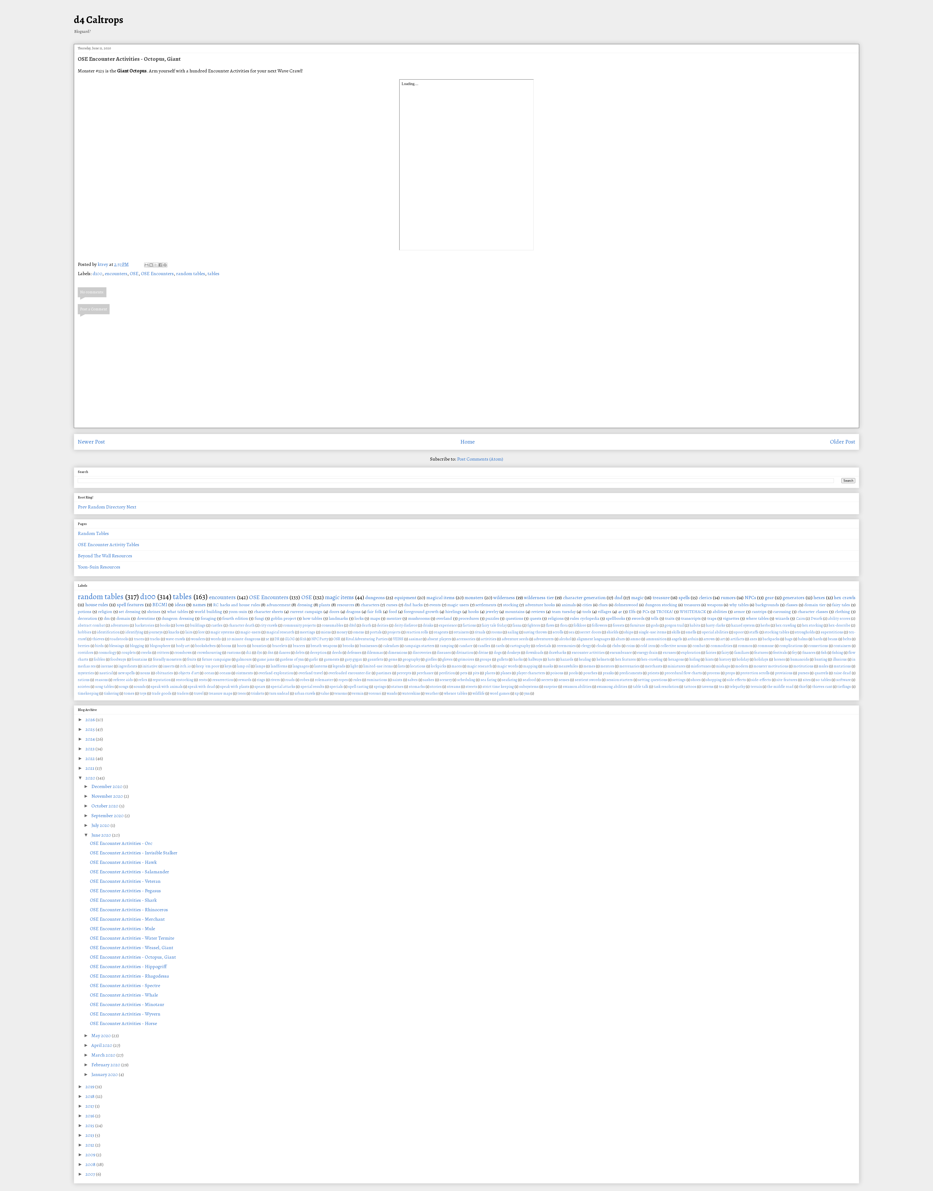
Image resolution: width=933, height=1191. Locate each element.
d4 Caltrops (98, 19)
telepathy (737, 686)
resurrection (222, 680)
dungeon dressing (178, 618)
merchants (653, 666)
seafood (529, 680)
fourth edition (235, 618)
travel (198, 693)
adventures (120, 625)
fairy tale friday (494, 625)
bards (818, 639)
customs (234, 652)
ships (628, 632)
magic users (458, 605)
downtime (146, 618)
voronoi (375, 693)
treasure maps (220, 693)
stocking (510, 605)
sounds (140, 686)
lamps (260, 666)
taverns (707, 686)
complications (791, 645)
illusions (840, 659)
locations (417, 666)
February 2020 (106, 1064)
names (199, 604)
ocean (209, 673)
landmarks (338, 618)
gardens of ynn (292, 659)
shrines (153, 611)
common (745, 645)
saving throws (535, 632)
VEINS (398, 639)
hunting (820, 659)
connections (818, 645)
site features (786, 680)
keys (228, 666)
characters (370, 605)
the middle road (780, 686)
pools (573, 673)
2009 (91, 1154)
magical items (440, 597)
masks (548, 666)
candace (466, 645)
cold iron (647, 645)
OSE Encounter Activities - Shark (123, 900)
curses (391, 605)
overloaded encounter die (349, 673)
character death (241, 625)
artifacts (737, 639)
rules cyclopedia (584, 618)
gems (393, 659)
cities (587, 605)
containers (842, 645)
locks (359, 618)
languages (301, 666)
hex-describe (839, 625)
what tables (177, 611)
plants (324, 605)
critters (163, 652)
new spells (126, 673)
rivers (275, 680)
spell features (130, 604)
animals (569, 605)
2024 (91, 739)
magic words (507, 666)
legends (339, 666)
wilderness (504, 597)
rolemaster (324, 680)
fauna (517, 625)
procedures (468, 618)
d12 (248, 652)
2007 (91, 1174)
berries (84, 645)
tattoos (690, 686)
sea (572, 632)
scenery (446, 680)
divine (483, 652)
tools (586, 611)
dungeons (375, 597)
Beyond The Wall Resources (105, 555)
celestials (543, 645)
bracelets (279, 645)
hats (551, 659)
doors (334, 611)
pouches (590, 673)
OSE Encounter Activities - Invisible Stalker (133, 852)
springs (380, 686)
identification (108, 632)
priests (653, 673)
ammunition (656, 639)
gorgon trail (674, 625)
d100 (97, 273)
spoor (739, 632)
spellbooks (615, 618)
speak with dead (201, 686)
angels (677, 639)
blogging (137, 645)
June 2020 (101, 835)
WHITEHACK (693, 611)
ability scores (839, 618)
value (324, 693)
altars (620, 639)
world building (208, 611)
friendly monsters (167, 659)
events (435, 605)
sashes (428, 680)
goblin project (283, 618)
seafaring (509, 680)
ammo (635, 639)
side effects (736, 680)
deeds (337, 652)
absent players (439, 639)
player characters (531, 673)
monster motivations (770, 666)
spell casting (358, 686)
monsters (474, 597)
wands (392, 693)
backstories (144, 625)
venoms (340, 693)
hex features (625, 659)
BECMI (159, 604)
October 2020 (105, 806)
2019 (90, 1086)
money (342, 632)
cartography (520, 645)
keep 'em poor (207, 666)
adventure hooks (540, 605)
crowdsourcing (209, 652)
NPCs (750, 597)
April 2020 (102, 1045)
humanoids (799, 659)
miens (326, 632)
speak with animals (167, 686)
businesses (369, 645)
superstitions (832, 632)
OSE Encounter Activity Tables (108, 544)
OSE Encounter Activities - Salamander (129, 871)
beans (833, 639)
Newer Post (91, 442)
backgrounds (767, 605)
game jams (266, 659)
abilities (720, 611)
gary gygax (353, 659)
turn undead (279, 693)
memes (589, 666)
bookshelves (205, 645)
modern (741, 666)
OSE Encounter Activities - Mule (122, 928)
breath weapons (324, 645)
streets (471, 686)
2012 (90, 1145)
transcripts (691, 618)
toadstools (119, 639)
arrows (709, 639)
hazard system (743, 625)
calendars (391, 645)
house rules (96, 604)
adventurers (544, 639)
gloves (447, 659)
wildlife (478, 693)
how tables (312, 618)
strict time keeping (498, 686)
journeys (156, 632)
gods (655, 625)
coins (630, 645)
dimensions (397, 652)
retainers (461, 632)
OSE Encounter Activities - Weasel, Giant (131, 947)
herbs (765, 625)
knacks (174, 632)
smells (691, 632)
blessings (116, 645)
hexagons (676, 659)
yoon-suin (238, 611)
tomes (129, 693)
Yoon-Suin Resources (99, 567)
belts (847, 639)
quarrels (821, 673)
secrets (547, 680)
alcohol (565, 639)
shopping (714, 680)
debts (300, 652)
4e (620, 611)
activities (488, 639)
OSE (134, 273)
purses (803, 673)
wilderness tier (539, 597)
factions (469, 625)
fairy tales (841, 605)
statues (397, 686)
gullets (502, 659)
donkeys (513, 652)
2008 (91, 1164)
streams (453, 686)
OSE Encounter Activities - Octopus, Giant (133, 957)
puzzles (492, 618)
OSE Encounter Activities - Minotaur (127, 1004)
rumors (728, 597)
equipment (405, 597)
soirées (84, 686)
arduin (692, 639)
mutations (842, 666)
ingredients (127, 666)
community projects (299, 625)
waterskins (411, 693)
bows (180, 625)
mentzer (394, 618)
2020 (91, 778)
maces (456, 666)
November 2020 (107, 796)
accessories (465, 639)
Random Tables (93, 533)
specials (336, 686)
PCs (645, 611)
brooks (348, 645)
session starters (619, 680)
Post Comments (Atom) (480, 459)
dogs (498, 652)
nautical (106, 673)
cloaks (601, 645)
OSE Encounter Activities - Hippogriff (128, 966)
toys (143, 693)
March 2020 (103, 1055)
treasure (661, 597)
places (490, 673)
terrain (756, 686)
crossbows (183, 652)
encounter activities (588, 652)
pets (463, 673)
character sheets (268, 611)
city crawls (268, 625)
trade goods (162, 693)
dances (284, 652)
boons (226, 645)
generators (793, 597)
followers (599, 625)
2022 (91, 758)
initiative (150, 666)
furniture (637, 625)
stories (436, 686)
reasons (101, 680)
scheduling (466, 680)
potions (84, 611)
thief (803, 686)
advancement (279, 605)
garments (331, 659)
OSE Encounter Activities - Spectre (125, 985)
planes (506, 673)
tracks (155, 639)
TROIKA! (664, 611)
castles (217, 625)
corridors (85, 652)
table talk (640, 686)
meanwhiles (568, 666)
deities (383, 625)
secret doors (590, 632)
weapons (715, 605)
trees (241, 693)
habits (695, 625)
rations (84, 680)
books (165, 625)
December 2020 (107, 786)
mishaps (723, 666)
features (761, 652)
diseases (444, 652)
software (843, 680)
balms (803, 639)
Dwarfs (816, 618)
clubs (616, 645)
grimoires (466, 659)
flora (564, 625)
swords (638, 618)
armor (739, 611)
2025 (91, 729)
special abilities (715, 632)
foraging (208, 618)
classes (792, 605)
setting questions (652, 680)
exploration (690, 652)
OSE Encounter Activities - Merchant (127, 919)
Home (467, 442)
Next (131, 507)
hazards (566, 659)
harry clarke (715, 625)
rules (357, 680)
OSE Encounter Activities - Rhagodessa (129, 976)
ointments (244, 673)
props (730, 673)
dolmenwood (626, 605)
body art (183, 645)
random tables (190, 273)
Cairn (800, 618)
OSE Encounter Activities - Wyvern (125, 1014)
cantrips (759, 611)
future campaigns (216, 659)
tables (213, 273)
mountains (515, 611)
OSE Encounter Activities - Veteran (125, 881)
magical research (280, 632)
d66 (271, 652)
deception (318, 652)
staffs (754, 632)
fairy (725, 652)
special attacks (283, 686)
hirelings (453, 611)
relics (142, 680)
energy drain (647, 652)
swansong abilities (612, 686)
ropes (343, 680)
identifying (134, 632)
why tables (739, 605)
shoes (696, 680)
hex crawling (786, 625)
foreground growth (421, 611)
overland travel (310, 673)
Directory (115, 507)
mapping (530, 666)
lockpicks (438, 666)
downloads (535, 652)
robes (305, 680)
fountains (139, 659)
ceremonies (566, 645)
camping (447, 645)
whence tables (455, 693)
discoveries (422, 652)
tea (721, 686)
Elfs (632, 611)
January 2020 (105, 1074)
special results (312, 686)
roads (290, 680)
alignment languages (593, 639)
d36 (259, 652)
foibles (99, 659)
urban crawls (304, 693)
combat (698, 645)
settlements (485, 605)
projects (394, 632)
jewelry (492, 611)
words (216, 639)
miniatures (676, 666)
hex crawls (844, 597)
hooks (473, 611)
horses (779, 659)
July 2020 (101, 825)
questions (514, 618)
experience (448, 625)
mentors (607, 666)
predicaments (630, 673)
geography (411, 659)
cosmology (107, 652)
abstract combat (91, 625)
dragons (353, 611)
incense (107, 666)
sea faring (489, 680)
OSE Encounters (157, 273)
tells (654, 618)
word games (500, 693)
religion (105, 611)
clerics (705, 597)
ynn (527, 693)
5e (267, 639)
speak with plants (234, 686)
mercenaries (629, 666)
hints (709, 659)
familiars (741, 652)
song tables (104, 686)
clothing (842, 611)
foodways (118, 659)
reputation (162, 680)
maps (375, 618)
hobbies (84, 632)
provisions (784, 673)
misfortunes (701, 666)
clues (603, 605)
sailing (513, 632)
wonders (198, 639)
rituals (480, 632)
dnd (618, 597)
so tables (823, 680)
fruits (191, 659)
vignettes (731, 618)
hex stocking (812, 625)
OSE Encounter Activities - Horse (123, 1023)
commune (766, 645)
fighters (533, 625)
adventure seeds (515, 639)
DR (277, 639)
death (366, 625)
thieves (98, 639)
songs (124, 686)
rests (203, 680)
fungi (259, 618)
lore (201, 632)
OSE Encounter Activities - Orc (121, 843)
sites (807, 680)
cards (500, 645)
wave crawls (175, 639)
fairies (711, 652)
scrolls (558, 632)
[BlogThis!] (151, 265)
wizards (782, 618)
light (354, 666)
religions (556, 618)
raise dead (842, 673)
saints (397, 680)
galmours (244, 659)
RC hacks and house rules (236, 605)
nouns (145, 673)
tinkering (111, 693)
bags (789, 639)
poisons (556, 673)
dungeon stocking (661, 605)
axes (753, 639)
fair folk (374, 611)
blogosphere (160, 645)
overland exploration (275, 673)
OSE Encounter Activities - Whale (124, 995)
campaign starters (419, 645)
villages (604, 611)
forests (618, 625)
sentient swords (588, 680)
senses (564, 680)
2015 (90, 1125)
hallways (535, 659)
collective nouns (673, 645)
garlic (313, 659)
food (393, 611)
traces (139, 639)
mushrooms (419, 618)
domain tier (815, 605)
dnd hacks (413, 605)
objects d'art (188, 673)
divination (464, 652)
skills (676, 632)
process (713, 673)
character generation (584, 597)
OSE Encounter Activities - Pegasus (125, 890)
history (725, 659)
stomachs (417, 686)
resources (345, 605)
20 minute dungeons (243, 639)
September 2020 (108, 815)
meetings (307, 632)
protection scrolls (754, 673)
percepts (404, 673)
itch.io (185, 666)
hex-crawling (652, 659)
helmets (603, 659)
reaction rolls (417, 632)
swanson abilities (577, 686)
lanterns (321, 666)
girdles (431, 659)
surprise (551, 686)
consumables (332, 625)
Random (96, 507)
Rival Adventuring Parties (367, 639)
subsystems (529, 686)
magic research (479, 666)
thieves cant (822, 686)
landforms (279, 666)
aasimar (415, 639)
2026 (91, 719)
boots (242, 645)
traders (183, 693)
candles (484, 645)
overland (444, 618)
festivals (780, 652)
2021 (90, 768)
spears (259, 686)
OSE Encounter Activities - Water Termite (132, 938)
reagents (441, 632)
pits (476, 673)
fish (824, 652)
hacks (518, 659)
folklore (579, 625)
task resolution (666, 686)
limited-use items (378, 666)
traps (712, 618)
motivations (803, 666)
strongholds (805, 632)
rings (261, 680)
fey (794, 652)
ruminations (377, 680)
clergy (586, 645)
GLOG (290, 639)
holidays (761, 659)
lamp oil (243, 666)
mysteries (86, 673)
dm (107, 618)
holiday (742, 659)
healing (585, 659)
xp (517, 693)
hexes (819, 597)
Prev (82, 507)
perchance (425, 673)
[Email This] (146, 265)
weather (432, 693)
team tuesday (564, 611)
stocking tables (776, 632)
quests (535, 618)
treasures (692, 605)
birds (99, 645)
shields (613, 632)
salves (413, 680)
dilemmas (375, 652)
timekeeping (88, 693)
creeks (146, 652)
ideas (180, 604)
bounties (259, 645)
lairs (189, 632)
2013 (90, 1135)
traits (669, 618)
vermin (357, 693)
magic (637, 597)
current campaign (306, 611)
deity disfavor (405, 625)
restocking (184, 680)
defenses (354, 652)
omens (358, 632)
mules (824, 666)
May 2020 (101, 1035)
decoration (87, 618)
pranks (608, 673)
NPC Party (319, 639)
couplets (128, 652)
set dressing (129, 611)
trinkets (257, 693)
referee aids (123, 680)
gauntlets (375, 659)
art (722, 639)
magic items (339, 597)
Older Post (842, 442)
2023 (90, 748)
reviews (538, 611)
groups (485, 659)
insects (169, 666)
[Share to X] (155, 265)
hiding (694, 659)
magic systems (222, 632)
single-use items (652, 632)
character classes (813, 611)
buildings (198, 625)
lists (401, 666)
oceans (225, 673)
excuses (669, 652)
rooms (496, 632)
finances (809, 652)
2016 (90, 1115)
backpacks (771, 639)
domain (123, 618)
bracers (299, 645)
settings (679, 680)
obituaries (164, 673)
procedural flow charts (683, 673)
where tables (757, 618)
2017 (90, 1106)
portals (376, 632)
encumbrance (621, 652)
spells (684, 597)
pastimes (383, 673)
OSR (336, 639)
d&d (352, 625)
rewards (244, 680)
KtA (303, 639)
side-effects (761, 680)
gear (769, 597)
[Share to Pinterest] (165, 265)
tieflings (844, 686)
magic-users (250, 632)
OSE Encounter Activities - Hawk (123, 862)
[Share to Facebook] (160, 265)
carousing (782, 611)
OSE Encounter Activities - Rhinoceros (129, 909)
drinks (428, 625)
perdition (447, 673)
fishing (837, 652)
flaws (550, 625)
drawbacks (557, 652)
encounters (116, 273)
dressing (304, 605)
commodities (721, 645)
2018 (90, 1096)
